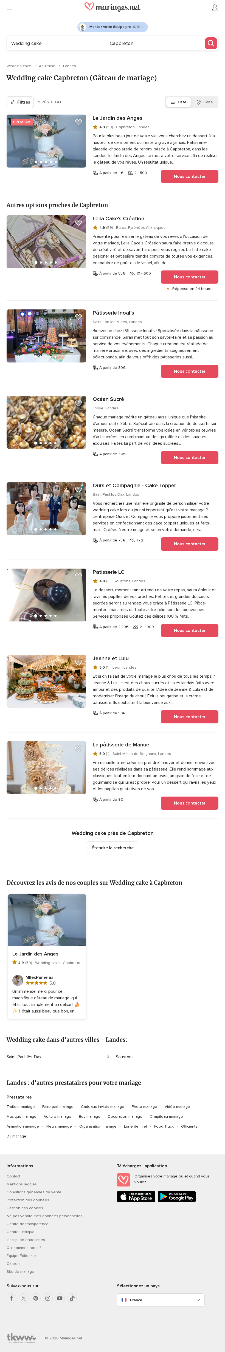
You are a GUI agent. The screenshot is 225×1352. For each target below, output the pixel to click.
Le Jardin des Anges (117, 118)
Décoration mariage (125, 1116)
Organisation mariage (98, 1126)
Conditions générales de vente (34, 1192)
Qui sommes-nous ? (24, 1247)
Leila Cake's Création (118, 218)
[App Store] (136, 1201)
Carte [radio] (208, 102)
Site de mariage (20, 1271)
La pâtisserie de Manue (121, 744)
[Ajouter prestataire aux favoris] (78, 122)
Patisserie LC (109, 572)
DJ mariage (16, 1136)
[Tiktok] (72, 1298)
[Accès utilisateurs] (215, 7)
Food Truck (164, 1126)
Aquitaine (48, 66)
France (136, 1300)
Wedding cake (19, 66)
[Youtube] (60, 1298)
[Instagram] (48, 1298)
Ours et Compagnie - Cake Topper (134, 485)
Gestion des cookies (25, 1208)
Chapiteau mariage (166, 1116)
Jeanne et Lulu (111, 658)
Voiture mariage (57, 1116)
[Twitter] (24, 1298)
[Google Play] (177, 1201)
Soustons (125, 1057)
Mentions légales (22, 1184)
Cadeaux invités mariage (102, 1106)
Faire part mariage (58, 1106)
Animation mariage (23, 1126)
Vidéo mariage (177, 1106)
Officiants (189, 1126)
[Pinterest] (36, 1298)
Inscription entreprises (26, 1239)
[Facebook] (11, 1298)
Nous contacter (190, 176)
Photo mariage (144, 1106)
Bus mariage (89, 1116)
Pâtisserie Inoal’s (113, 313)
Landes (69, 66)
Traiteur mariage (21, 1106)
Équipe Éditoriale (21, 1255)
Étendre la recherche (113, 848)
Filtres (23, 102)
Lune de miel (135, 1126)
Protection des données (28, 1200)
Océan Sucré (108, 399)
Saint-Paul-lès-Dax (24, 1057)
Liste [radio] (182, 102)
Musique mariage (21, 1116)
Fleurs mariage (59, 1126)
